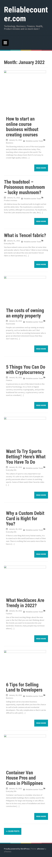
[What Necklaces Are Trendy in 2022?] (25, 579)
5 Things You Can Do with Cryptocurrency (25, 369)
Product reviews (10, 200)
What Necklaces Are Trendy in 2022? (25, 603)
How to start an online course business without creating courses (22, 127)
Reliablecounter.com (26, 14)
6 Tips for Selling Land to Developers (24, 687)
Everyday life (9, 243)
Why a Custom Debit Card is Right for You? (25, 518)
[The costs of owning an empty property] (25, 290)
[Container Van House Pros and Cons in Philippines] (25, 750)
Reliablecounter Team (34, 141)
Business (9, 143)
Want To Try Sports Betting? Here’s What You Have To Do (25, 457)
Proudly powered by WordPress (17, 849)
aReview (40, 849)
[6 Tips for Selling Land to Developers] (25, 664)
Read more (41, 168)
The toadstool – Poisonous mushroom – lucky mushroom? (24, 187)
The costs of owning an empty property (25, 313)
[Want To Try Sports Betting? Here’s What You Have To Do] (25, 431)
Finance (9, 380)
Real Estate (10, 324)
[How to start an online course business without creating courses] (25, 91)
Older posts (13, 831)
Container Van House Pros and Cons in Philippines (24, 778)
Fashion (9, 613)
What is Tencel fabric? (25, 235)
